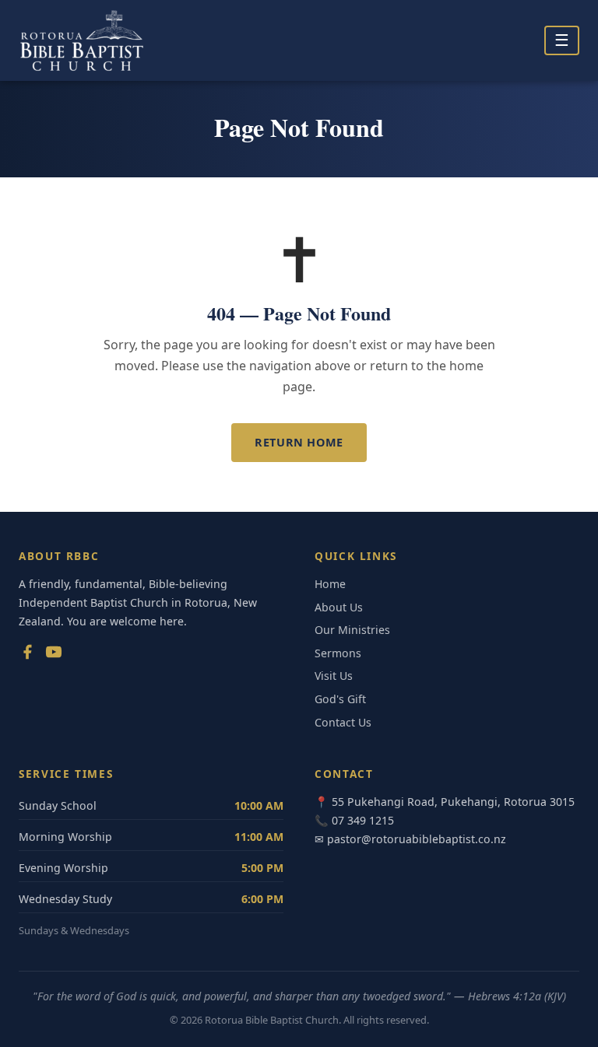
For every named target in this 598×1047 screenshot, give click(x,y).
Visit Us (334, 675)
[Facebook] (27, 655)
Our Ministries (352, 629)
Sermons (338, 653)
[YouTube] (53, 655)
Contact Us (343, 722)
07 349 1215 (363, 820)
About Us (339, 607)
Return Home (299, 442)
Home (330, 583)
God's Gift (340, 699)
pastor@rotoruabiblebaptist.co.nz (416, 839)
